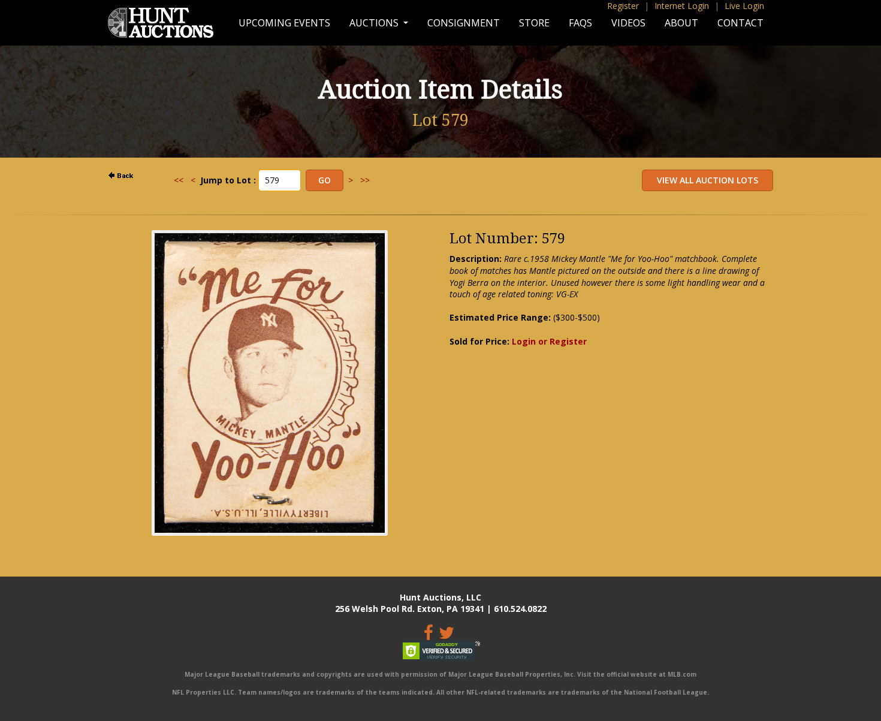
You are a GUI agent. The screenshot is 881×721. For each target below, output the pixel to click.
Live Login (744, 5)
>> (365, 180)
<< (178, 180)
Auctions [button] (375, 22)
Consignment (463, 22)
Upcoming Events (284, 22)
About (681, 22)
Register (623, 5)
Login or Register (549, 341)
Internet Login (681, 5)
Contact (740, 22)
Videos (628, 22)
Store (534, 22)
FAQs (580, 22)
